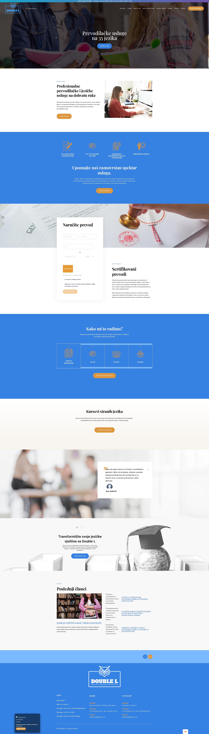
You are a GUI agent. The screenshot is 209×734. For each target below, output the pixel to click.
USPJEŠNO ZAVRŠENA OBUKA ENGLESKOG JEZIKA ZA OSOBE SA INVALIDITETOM (135, 629)
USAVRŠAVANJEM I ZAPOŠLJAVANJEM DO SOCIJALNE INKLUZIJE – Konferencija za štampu (136, 613)
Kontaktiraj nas (80, 556)
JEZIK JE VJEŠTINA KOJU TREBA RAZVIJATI (79, 623)
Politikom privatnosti (72, 286)
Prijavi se (104, 46)
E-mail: (92, 715)
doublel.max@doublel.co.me (97, 717)
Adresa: (92, 703)
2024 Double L (62, 728)
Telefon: (92, 709)
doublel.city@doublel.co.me (129, 717)
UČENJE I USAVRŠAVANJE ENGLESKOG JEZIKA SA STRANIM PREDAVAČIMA (135, 599)
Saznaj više (21, 728)
